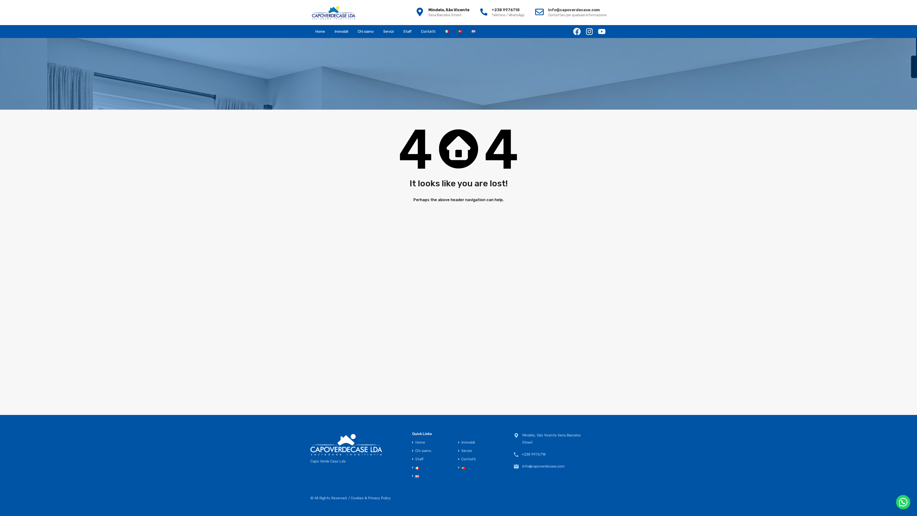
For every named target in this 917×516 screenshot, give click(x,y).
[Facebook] (577, 31)
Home (320, 31)
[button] (903, 502)
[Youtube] (602, 31)
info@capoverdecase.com (574, 10)
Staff (407, 31)
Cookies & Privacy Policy (371, 498)
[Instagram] (589, 31)
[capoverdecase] (333, 12)
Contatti (428, 31)
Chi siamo (366, 31)
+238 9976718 (506, 10)
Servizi (388, 31)
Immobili (341, 31)
